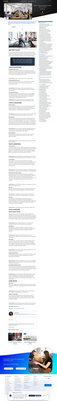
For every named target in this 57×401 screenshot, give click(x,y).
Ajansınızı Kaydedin (31, 1)
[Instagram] (47, 378)
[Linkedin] (49, 378)
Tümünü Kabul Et (32, 395)
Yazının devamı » (15, 344)
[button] (8, 369)
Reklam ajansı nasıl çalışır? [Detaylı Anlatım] (16, 308)
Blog (35, 1)
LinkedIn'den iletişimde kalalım (31, 314)
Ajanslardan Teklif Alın (24, 1)
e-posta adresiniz (48, 380)
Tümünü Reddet (38, 395)
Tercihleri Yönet (44, 395)
